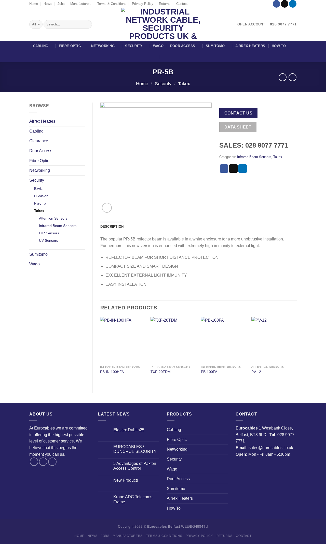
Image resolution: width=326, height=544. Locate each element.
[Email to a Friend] (233, 168)
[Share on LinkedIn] (242, 168)
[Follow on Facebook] (276, 4)
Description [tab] (112, 226)
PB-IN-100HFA (112, 372)
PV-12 (256, 372)
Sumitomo (215, 46)
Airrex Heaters (250, 46)
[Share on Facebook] (224, 168)
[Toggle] (83, 131)
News (48, 4)
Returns (164, 4)
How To (279, 46)
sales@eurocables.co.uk (271, 448)
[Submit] (87, 24)
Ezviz (38, 189)
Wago (158, 46)
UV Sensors (48, 240)
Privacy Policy (142, 4)
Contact (182, 4)
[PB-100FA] (223, 339)
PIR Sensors (49, 233)
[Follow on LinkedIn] (292, 4)
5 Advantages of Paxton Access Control (134, 465)
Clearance (38, 141)
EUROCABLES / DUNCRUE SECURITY (135, 449)
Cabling (40, 46)
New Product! (125, 480)
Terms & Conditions (111, 4)
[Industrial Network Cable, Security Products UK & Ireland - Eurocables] (163, 24)
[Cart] (164, 56)
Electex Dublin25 (128, 430)
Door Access (182, 46)
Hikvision (41, 196)
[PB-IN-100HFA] (122, 339)
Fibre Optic (70, 46)
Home (33, 4)
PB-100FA (209, 372)
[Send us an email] (284, 4)
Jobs (61, 4)
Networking (103, 46)
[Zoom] (107, 208)
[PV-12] (274, 339)
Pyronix (40, 203)
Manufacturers (80, 4)
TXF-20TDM (161, 372)
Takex (184, 83)
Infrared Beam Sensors (57, 226)
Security (133, 46)
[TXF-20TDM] (173, 339)
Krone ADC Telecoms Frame (132, 499)
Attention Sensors (53, 218)
